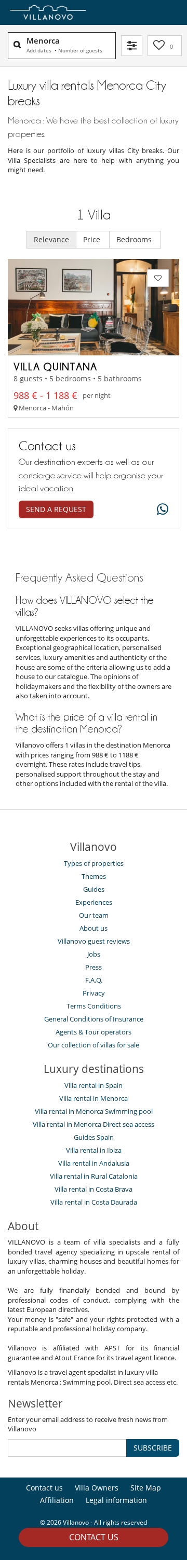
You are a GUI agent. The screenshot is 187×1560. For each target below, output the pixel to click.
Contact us (93, 1537)
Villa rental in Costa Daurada (93, 1202)
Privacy (94, 993)
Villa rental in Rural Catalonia (94, 1176)
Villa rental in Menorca (93, 1098)
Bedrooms (135, 239)
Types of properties (94, 863)
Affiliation (57, 1500)
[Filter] (131, 45)
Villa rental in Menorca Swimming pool (94, 1111)
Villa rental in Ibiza (94, 1150)
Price (92, 239)
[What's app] (160, 510)
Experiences (93, 902)
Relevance (51, 239)
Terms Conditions (93, 1006)
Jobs (93, 954)
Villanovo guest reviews (94, 941)
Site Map (145, 1488)
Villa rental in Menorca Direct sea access (93, 1124)
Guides (93, 889)
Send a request (56, 509)
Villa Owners (96, 1488)
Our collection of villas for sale (93, 1045)
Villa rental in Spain (93, 1085)
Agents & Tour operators (93, 1032)
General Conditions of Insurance (93, 1019)
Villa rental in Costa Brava (93, 1189)
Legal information (116, 1500)
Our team (94, 915)
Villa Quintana (55, 366)
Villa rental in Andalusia (93, 1163)
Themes (94, 876)
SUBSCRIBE (152, 1448)
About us (93, 928)
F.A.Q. (93, 980)
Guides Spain (94, 1137)
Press (93, 967)
